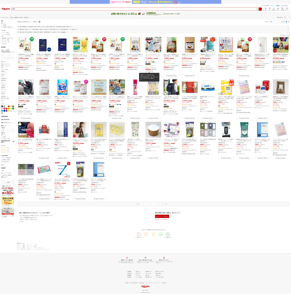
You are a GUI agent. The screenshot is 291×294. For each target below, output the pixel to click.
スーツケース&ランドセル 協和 (207, 71)
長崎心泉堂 (3, 80)
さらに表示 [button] (4, 43)
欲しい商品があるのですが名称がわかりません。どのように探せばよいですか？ (36, 215)
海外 (5, 125)
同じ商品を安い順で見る (172, 75)
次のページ (167, 203)
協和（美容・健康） (5, 98)
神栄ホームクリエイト (5, 65)
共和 (2, 67)
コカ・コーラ (4, 73)
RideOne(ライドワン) (151, 150)
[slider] (1, 52)
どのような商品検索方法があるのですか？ (28, 217)
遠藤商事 (3, 87)
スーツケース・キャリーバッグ (43, 249)
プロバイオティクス (38, 248)
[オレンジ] (9, 108)
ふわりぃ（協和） (4, 69)
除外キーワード (4, 177)
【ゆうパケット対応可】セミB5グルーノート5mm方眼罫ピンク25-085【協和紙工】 (98, 181)
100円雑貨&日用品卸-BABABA (244, 112)
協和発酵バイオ (4, 96)
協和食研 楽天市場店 (24, 69)
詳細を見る (63, 32)
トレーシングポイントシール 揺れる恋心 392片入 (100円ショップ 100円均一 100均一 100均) (280, 141)
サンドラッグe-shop (133, 111)
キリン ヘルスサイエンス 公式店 (80, 74)
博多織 (2, 74)
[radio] (1, 23)
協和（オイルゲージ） (5, 64)
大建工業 (3, 85)
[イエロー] (11, 108)
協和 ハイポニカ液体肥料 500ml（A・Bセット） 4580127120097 (44, 141)
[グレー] (4, 106)
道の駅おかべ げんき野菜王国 (280, 110)
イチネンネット (259, 107)
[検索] (260, 9)
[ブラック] (2, 106)
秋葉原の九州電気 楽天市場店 (189, 153)
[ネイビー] (4, 111)
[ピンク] (2, 108)
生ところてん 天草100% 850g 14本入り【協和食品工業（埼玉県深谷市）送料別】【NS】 (99, 141)
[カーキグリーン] (13, 106)
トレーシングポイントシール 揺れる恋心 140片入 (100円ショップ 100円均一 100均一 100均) (244, 98)
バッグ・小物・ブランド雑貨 (23, 249)
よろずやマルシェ (223, 152)
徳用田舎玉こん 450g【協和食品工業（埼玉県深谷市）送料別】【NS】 (280, 98)
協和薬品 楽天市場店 (42, 70)
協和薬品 (3, 71)
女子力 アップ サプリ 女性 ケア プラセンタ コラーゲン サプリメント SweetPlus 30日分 (44, 98)
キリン (2, 82)
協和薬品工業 (4, 78)
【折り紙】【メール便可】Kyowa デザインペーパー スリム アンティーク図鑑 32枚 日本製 (135, 141)
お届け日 (3, 132)
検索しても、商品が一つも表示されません (28, 219)
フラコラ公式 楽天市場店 (170, 152)
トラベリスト (4, 89)
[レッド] (6, 108)
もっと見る (21, 221)
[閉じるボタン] (288, 26)
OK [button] (157, 77)
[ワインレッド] (4, 108)
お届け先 (3, 127)
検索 (8, 57)
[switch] (13, 141)
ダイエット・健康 (21, 245)
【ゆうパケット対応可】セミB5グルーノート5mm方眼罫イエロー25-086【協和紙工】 (262, 141)
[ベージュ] (11, 106)
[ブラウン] (9, 106)
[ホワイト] (6, 106)
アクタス (3, 94)
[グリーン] (13, 108)
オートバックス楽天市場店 (206, 111)
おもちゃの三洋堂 (205, 153)
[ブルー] (2, 111)
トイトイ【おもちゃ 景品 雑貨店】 (136, 155)
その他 (35, 245)
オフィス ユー (259, 152)
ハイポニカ (3, 84)
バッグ (32, 249)
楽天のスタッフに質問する (162, 216)
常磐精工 (3, 93)
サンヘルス (3, 91)
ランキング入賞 (77, 70)
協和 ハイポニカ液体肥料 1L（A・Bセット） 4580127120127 (261, 98)
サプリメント (29, 245)
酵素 (35, 246)
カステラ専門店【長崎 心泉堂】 (226, 113)
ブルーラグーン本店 (187, 109)
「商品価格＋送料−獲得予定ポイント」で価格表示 (27, 21)
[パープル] (6, 111)
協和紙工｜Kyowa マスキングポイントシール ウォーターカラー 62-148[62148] (153, 98)
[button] (285, 5)
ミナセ (2, 76)
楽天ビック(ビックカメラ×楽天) (153, 109)
